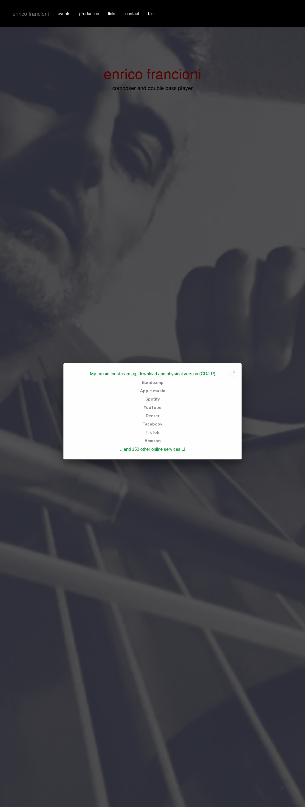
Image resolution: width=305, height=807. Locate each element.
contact (132, 13)
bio (151, 13)
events (64, 13)
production (89, 13)
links (112, 13)
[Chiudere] (234, 371)
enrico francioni (31, 13)
